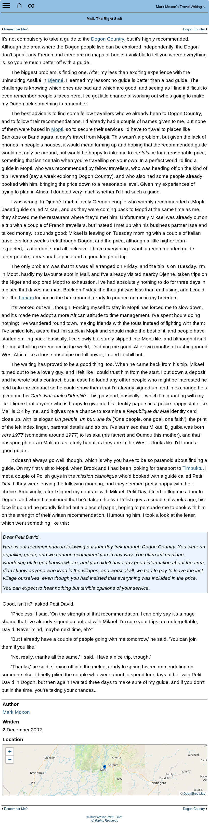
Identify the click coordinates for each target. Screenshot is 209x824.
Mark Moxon (16, 712)
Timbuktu (192, 468)
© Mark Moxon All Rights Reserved (104, 819)
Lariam (26, 297)
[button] (104, 767)
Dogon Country (194, 29)
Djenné (55, 80)
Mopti (57, 129)
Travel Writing (180, 7)
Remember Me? (16, 29)
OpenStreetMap (194, 793)
